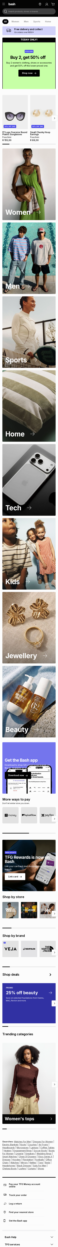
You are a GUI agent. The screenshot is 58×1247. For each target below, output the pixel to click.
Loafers (22, 1168)
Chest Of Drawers (27, 1156)
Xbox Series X (45, 1156)
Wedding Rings (44, 1153)
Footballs (39, 1159)
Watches (14, 1162)
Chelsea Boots (9, 1168)
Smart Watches (9, 1156)
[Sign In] (46, 4)
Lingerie (19, 1153)
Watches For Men (22, 1141)
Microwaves (23, 1147)
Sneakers (30, 1153)
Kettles (33, 1162)
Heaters (7, 1150)
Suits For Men (39, 1165)
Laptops (34, 1147)
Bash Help (10, 1237)
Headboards (8, 1147)
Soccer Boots (40, 1150)
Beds (47, 1162)
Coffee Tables (47, 1147)
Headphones (8, 1165)
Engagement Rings (22, 1150)
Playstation (28, 1159)
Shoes (41, 1168)
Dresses (6, 1159)
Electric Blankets (10, 1144)
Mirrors (24, 1162)
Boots (23, 1144)
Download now (16, 775)
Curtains (32, 1168)
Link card (13, 876)
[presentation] (5, 21)
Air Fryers (43, 1144)
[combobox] (29, 11)
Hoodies (16, 1159)
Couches (32, 1144)
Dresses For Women (43, 1141)
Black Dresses (24, 1165)
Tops (40, 1162)
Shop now (27, 73)
